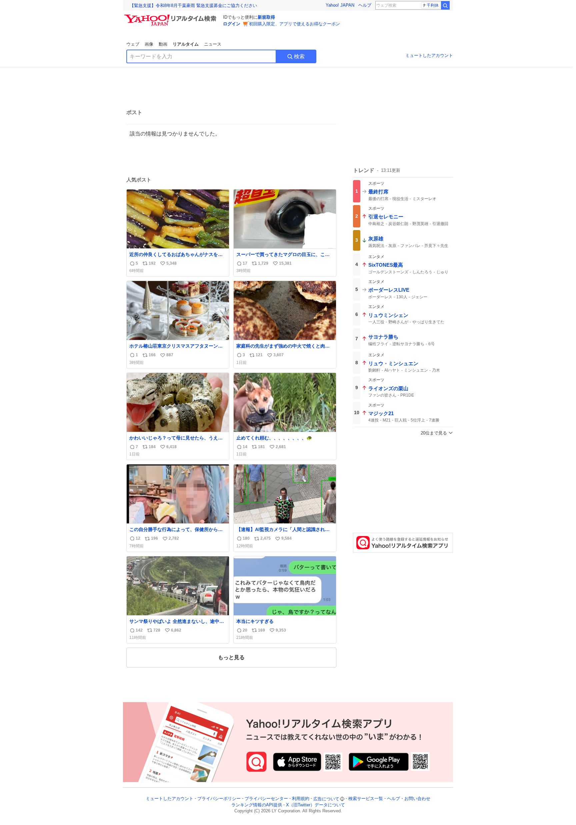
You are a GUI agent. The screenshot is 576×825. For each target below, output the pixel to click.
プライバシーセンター (266, 798)
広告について (326, 798)
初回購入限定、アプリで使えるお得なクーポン (294, 23)
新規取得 (266, 17)
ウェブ (132, 44)
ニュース (212, 44)
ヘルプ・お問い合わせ (408, 798)
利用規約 (300, 798)
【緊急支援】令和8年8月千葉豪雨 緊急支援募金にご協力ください (193, 5)
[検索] (445, 5)
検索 (299, 56)
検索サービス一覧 (365, 798)
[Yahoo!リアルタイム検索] (171, 16)
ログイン (231, 23)
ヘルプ (364, 5)
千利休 (433, 5)
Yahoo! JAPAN (340, 5)
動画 (163, 44)
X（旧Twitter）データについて (315, 804)
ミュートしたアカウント (429, 55)
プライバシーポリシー (219, 798)
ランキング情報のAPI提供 (256, 804)
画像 (149, 44)
